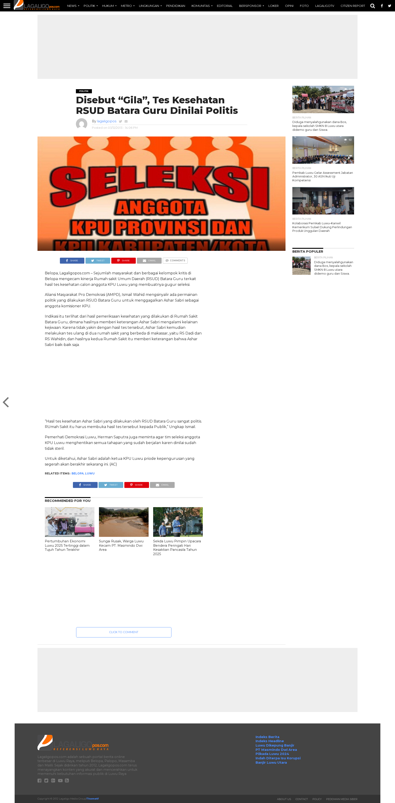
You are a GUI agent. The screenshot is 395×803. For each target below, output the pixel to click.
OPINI (289, 6)
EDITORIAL (225, 6)
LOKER (273, 6)
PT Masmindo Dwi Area (276, 750)
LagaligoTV (324, 6)
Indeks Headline (270, 741)
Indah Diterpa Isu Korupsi (278, 758)
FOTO (304, 6)
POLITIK (89, 6)
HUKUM (108, 6)
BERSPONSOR (250, 6)
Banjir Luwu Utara (271, 762)
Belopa (78, 473)
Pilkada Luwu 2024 (272, 754)
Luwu (90, 473)
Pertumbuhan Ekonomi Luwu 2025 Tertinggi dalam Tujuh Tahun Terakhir (67, 545)
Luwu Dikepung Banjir (275, 745)
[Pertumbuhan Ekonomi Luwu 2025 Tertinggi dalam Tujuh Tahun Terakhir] (69, 535)
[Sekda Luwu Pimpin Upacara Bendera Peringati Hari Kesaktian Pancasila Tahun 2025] (178, 535)
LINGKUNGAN (149, 6)
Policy (317, 799)
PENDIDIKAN (175, 6)
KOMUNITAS (201, 6)
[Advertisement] (197, 47)
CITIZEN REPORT (353, 6)
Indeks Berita (267, 737)
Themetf (92, 798)
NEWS (72, 6)
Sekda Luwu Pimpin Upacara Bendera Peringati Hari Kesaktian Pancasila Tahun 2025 (177, 547)
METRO (126, 6)
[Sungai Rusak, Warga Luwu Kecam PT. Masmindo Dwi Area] (124, 535)
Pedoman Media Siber (342, 799)
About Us (284, 799)
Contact (302, 799)
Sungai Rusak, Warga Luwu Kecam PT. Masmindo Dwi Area (121, 545)
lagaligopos (106, 121)
